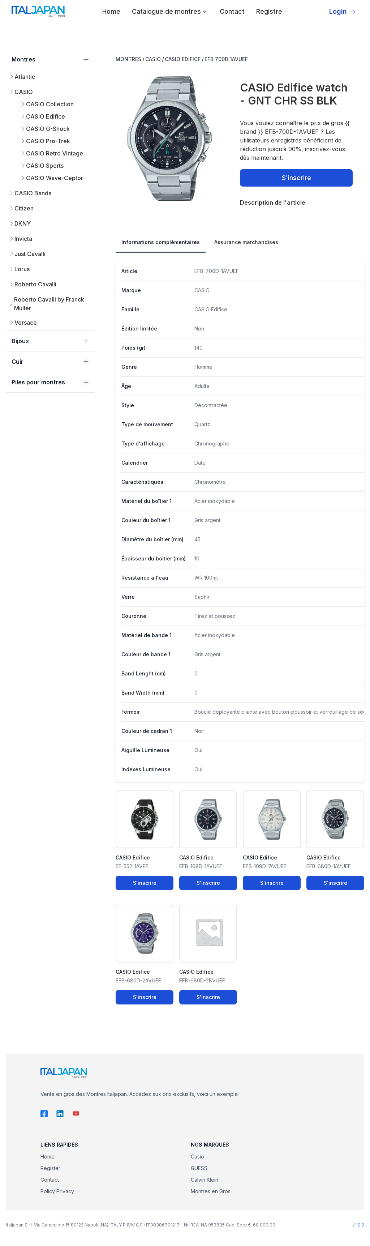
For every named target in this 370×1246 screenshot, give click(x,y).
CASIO (153, 59)
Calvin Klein (204, 1180)
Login (338, 11)
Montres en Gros (211, 1191)
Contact (232, 11)
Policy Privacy (57, 1191)
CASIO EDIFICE (183, 59)
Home (111, 11)
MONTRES (128, 59)
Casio (197, 1156)
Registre (269, 11)
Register (50, 1168)
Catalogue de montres (166, 11)
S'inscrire (296, 178)
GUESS (199, 1168)
